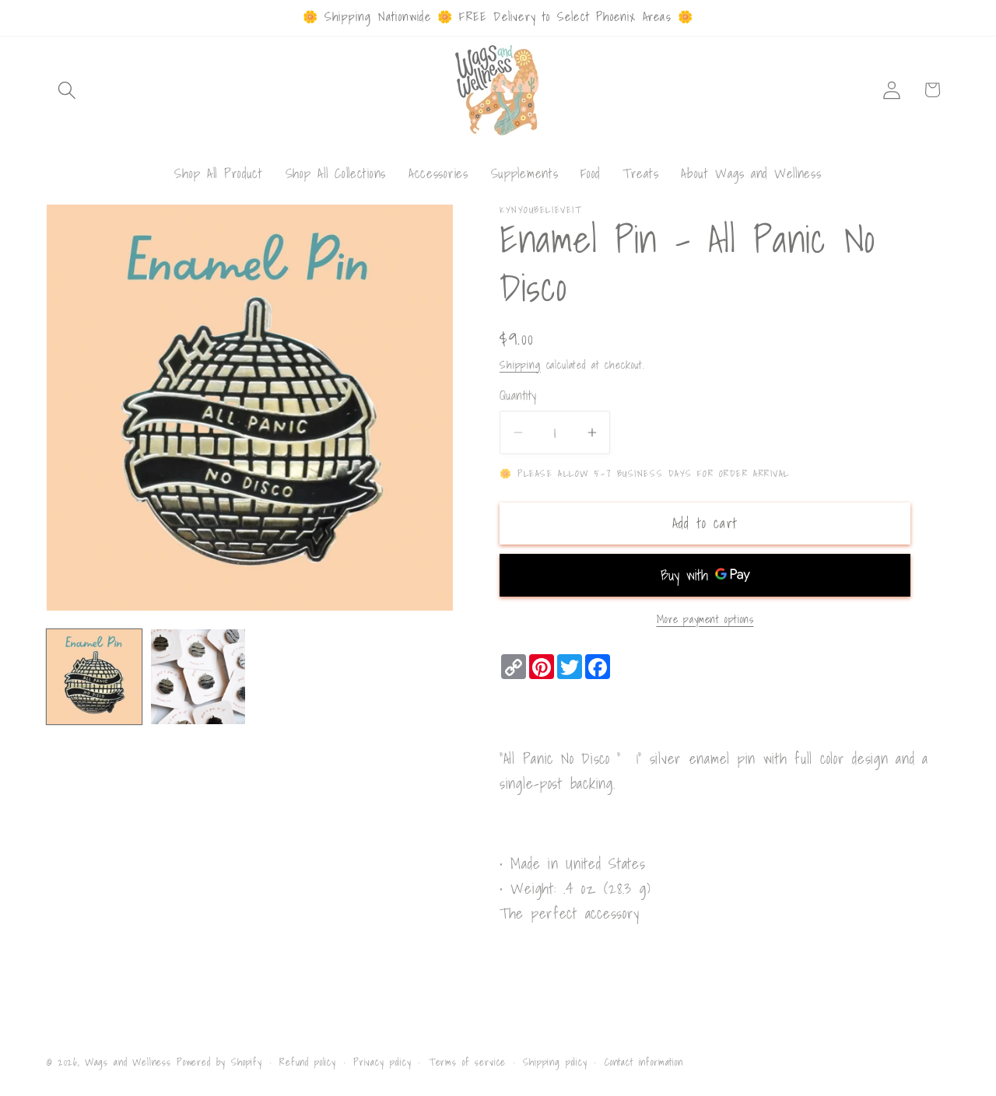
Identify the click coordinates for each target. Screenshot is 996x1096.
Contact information (644, 1062)
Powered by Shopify (219, 1061)
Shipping (520, 364)
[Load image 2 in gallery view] (198, 676)
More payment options (705, 619)
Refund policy (307, 1062)
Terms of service (467, 1062)
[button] (67, 89)
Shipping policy (555, 1062)
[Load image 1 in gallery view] (94, 676)
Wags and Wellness (128, 1061)
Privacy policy (382, 1062)
